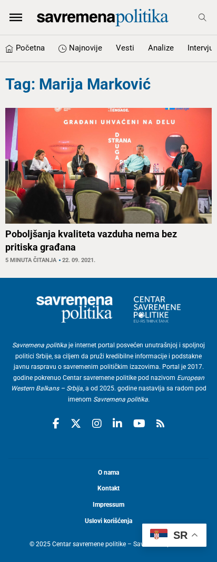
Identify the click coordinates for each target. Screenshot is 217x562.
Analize (161, 48)
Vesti (125, 48)
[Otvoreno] (15, 17)
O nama (108, 472)
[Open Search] (202, 17)
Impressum (108, 504)
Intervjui (201, 48)
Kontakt (108, 488)
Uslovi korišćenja (108, 521)
